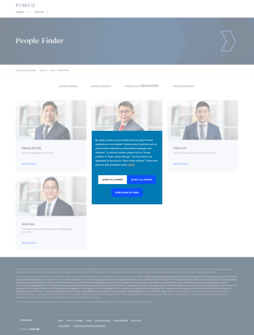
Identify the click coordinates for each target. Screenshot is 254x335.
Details (131, 164)
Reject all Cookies (141, 179)
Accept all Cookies (112, 179)
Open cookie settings (127, 192)
